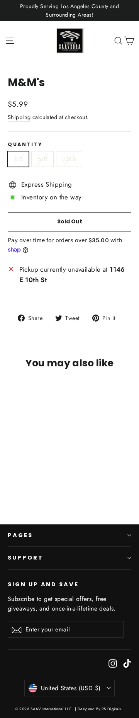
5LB (42, 159)
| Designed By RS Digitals (98, 709)
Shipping (19, 117)
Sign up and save (43, 584)
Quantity (25, 144)
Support (25, 557)
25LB (69, 159)
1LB (18, 159)
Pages (20, 535)
